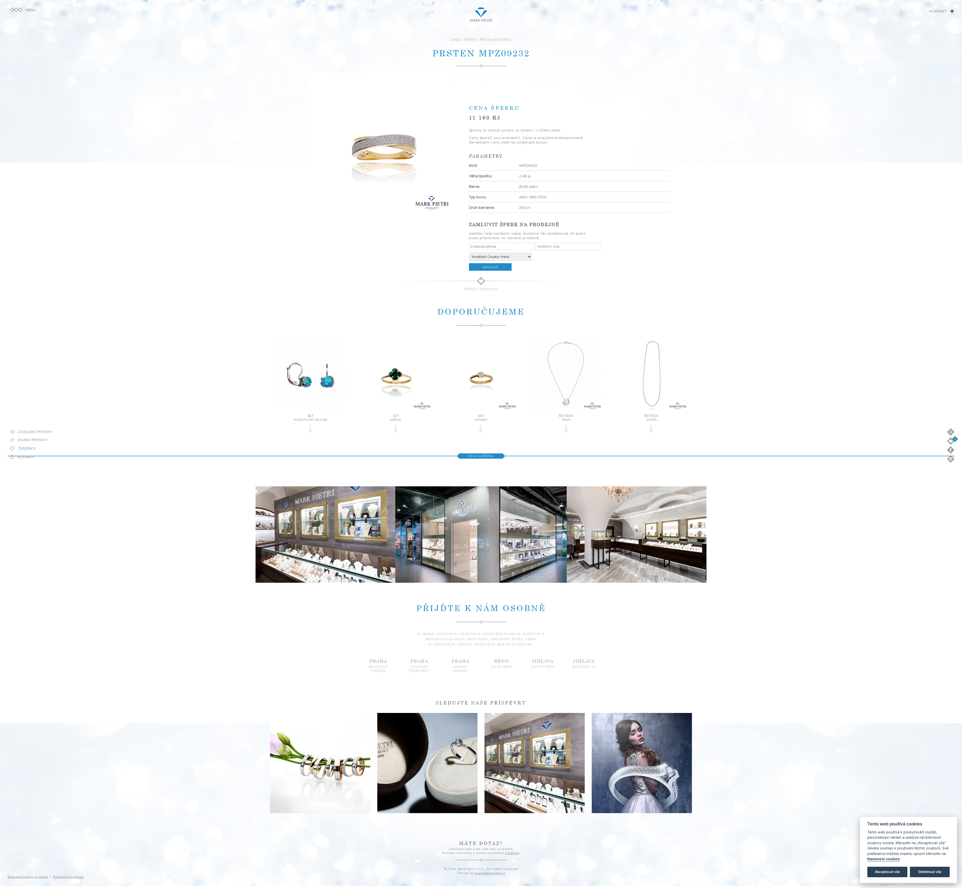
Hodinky (26, 457)
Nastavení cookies (883, 859)
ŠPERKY (470, 40)
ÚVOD (456, 40)
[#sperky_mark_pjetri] (320, 763)
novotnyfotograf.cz (489, 873)
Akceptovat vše (887, 872)
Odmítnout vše (929, 872)
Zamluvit (490, 267)
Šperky (27, 449)
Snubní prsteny (33, 439)
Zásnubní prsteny (35, 431)
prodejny (512, 853)
